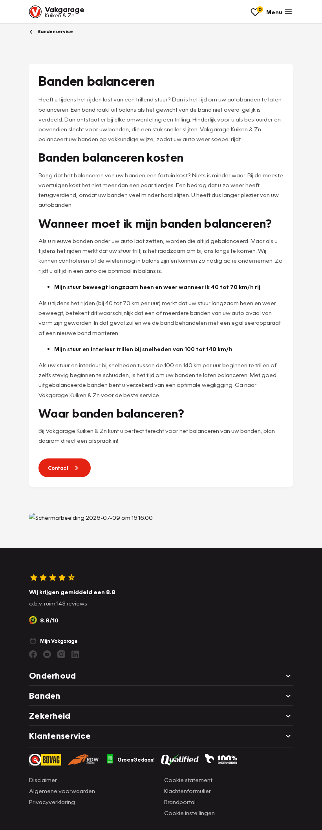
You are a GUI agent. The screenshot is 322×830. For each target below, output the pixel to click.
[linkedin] (75, 654)
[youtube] (47, 654)
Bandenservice (54, 31)
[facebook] (33, 654)
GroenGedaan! (136, 759)
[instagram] (61, 654)
